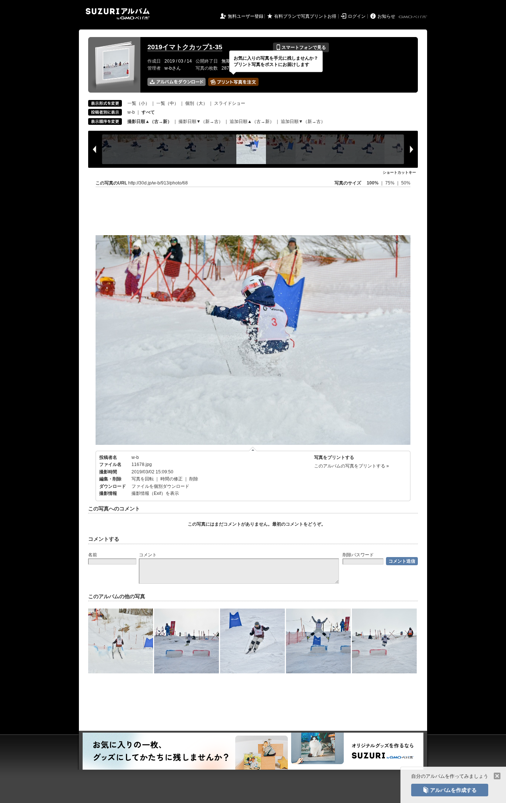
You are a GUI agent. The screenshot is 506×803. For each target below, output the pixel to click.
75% (390, 183)
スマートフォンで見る (301, 47)
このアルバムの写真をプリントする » (351, 466)
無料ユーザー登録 (245, 16)
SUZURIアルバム (117, 14)
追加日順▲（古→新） (252, 121)
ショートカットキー (399, 172)
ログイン (357, 16)
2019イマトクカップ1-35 (184, 47)
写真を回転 (143, 479)
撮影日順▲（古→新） (149, 121)
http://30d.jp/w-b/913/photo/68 (158, 183)
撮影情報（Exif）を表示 (155, 493)
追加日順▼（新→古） (303, 121)
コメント (148, 554)
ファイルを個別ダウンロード (160, 486)
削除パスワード (358, 554)
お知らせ (386, 16)
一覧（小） (138, 103)
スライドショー (229, 103)
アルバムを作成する (450, 790)
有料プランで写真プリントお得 (305, 16)
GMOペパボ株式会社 (413, 17)
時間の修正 (171, 479)
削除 (193, 479)
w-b (131, 112)
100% (373, 183)
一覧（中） (167, 103)
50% (405, 183)
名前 (92, 554)
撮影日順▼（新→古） (201, 121)
